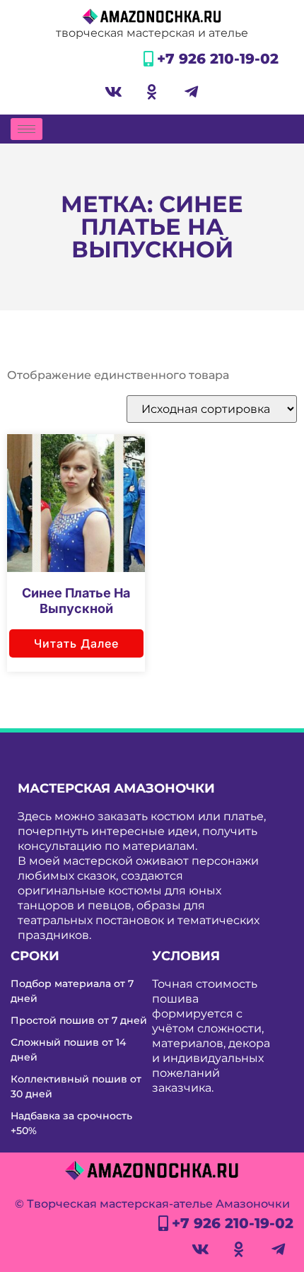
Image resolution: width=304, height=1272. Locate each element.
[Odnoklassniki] (152, 91)
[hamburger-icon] (26, 129)
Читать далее (76, 643)
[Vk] (113, 91)
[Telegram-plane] (190, 91)
